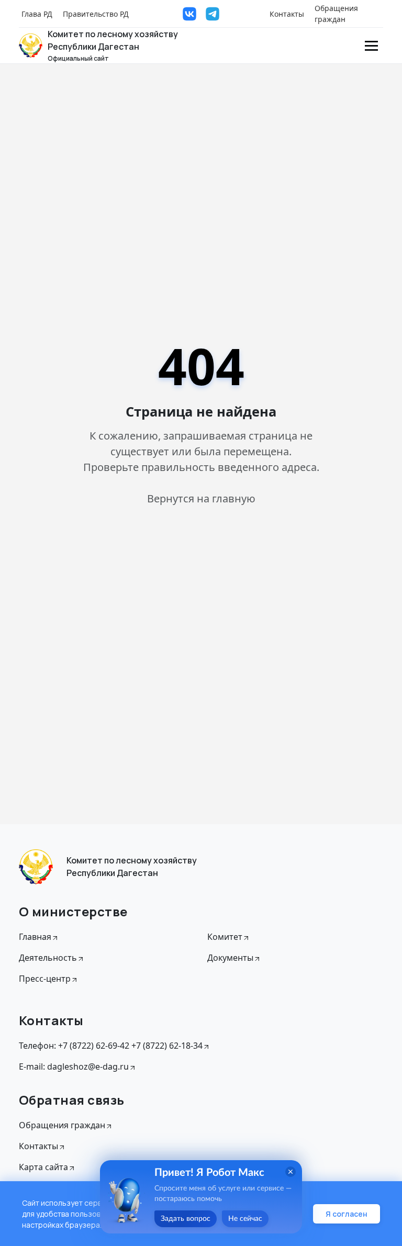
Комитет (224, 936)
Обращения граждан (336, 13)
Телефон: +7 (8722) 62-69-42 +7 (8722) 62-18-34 (111, 1045)
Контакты (287, 14)
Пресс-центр (45, 978)
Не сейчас (245, 1218)
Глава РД (36, 14)
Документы (230, 957)
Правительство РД (96, 14)
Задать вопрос (185, 1218)
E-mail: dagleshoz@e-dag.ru (74, 1066)
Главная (35, 936)
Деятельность (48, 957)
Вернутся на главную (201, 498)
